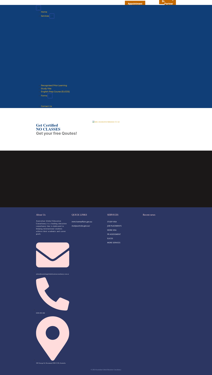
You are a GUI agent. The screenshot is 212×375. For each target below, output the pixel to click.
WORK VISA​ (111, 230)
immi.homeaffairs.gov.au (82, 221)
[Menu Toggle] (38, 7)
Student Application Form (99, 101)
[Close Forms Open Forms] (50, 95)
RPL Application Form (119, 101)
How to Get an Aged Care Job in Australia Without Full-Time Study (157, 247)
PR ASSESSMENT (114, 234)
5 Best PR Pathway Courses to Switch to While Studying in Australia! (159, 232)
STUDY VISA (112, 221)
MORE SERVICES (113, 242)
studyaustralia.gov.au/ (81, 226)
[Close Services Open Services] (52, 16)
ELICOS (110, 238)
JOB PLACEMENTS (114, 226)
